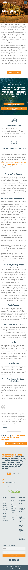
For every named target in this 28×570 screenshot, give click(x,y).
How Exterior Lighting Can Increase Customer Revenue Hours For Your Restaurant (21, 529)
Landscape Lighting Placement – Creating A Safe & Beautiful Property (22, 518)
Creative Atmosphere (16, 568)
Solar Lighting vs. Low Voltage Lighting (22, 502)
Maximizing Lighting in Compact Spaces (22, 538)
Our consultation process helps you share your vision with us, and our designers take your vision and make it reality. (14, 92)
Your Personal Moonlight (14, 84)
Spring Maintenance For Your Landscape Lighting (22, 509)
